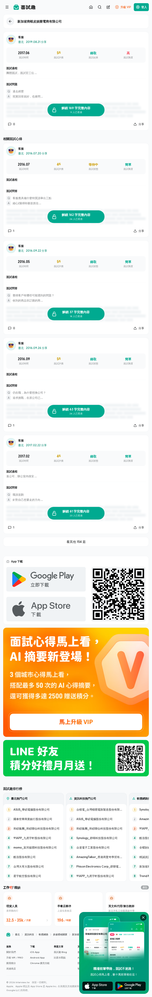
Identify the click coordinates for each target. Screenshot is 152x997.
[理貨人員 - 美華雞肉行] (27, 909)
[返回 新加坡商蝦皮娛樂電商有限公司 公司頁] (76, 21)
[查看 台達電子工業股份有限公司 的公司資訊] (96, 847)
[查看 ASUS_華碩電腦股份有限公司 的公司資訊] (33, 809)
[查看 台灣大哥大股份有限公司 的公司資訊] (33, 866)
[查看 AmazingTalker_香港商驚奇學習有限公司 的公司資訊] (96, 857)
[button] (16, 957)
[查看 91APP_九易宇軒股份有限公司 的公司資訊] (33, 838)
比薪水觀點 (60, 957)
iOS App (35, 952)
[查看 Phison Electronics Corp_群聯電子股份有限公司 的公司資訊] (96, 866)
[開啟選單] (7, 7)
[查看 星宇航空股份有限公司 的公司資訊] (33, 876)
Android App (37, 957)
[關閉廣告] (143, 917)
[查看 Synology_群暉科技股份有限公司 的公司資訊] (96, 838)
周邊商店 (11, 968)
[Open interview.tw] (8, 935)
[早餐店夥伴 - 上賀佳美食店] (78, 909)
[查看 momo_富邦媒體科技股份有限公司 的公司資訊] (33, 847)
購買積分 (11, 963)
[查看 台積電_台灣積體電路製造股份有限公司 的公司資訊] (96, 809)
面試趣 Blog (60, 952)
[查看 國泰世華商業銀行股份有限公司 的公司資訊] (33, 819)
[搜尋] (100, 7)
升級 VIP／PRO (14, 957)
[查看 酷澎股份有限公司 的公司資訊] (33, 857)
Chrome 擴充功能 (39, 963)
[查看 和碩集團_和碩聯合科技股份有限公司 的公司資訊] (33, 828)
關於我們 (11, 952)
